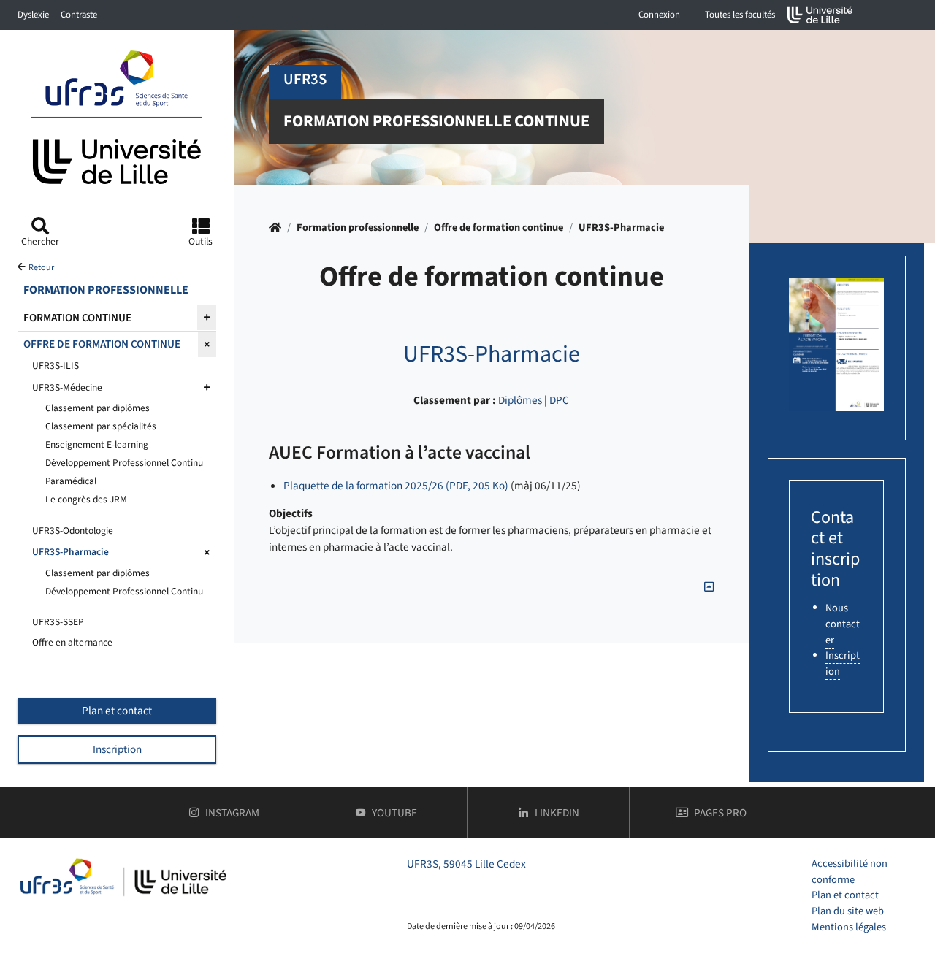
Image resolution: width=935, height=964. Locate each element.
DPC (559, 400)
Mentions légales (849, 927)
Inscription (117, 749)
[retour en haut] (709, 587)
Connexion (659, 14)
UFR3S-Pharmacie (621, 227)
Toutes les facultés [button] (740, 14)
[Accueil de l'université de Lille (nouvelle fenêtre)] (820, 15)
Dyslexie (33, 14)
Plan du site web (848, 911)
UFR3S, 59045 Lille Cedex (466, 864)
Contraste (79, 14)
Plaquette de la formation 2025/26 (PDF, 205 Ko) (395, 486)
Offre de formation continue (498, 227)
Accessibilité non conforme (850, 871)
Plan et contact (117, 711)
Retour (41, 267)
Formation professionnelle (358, 227)
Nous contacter (842, 623)
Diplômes (520, 400)
